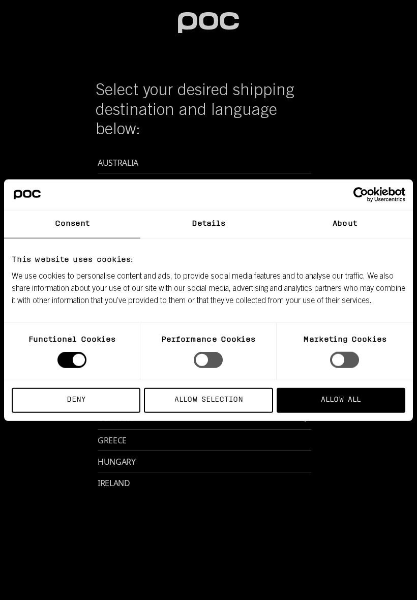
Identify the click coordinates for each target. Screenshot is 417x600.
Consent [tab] (72, 224)
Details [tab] (209, 224)
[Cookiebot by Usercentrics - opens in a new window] (360, 194)
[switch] (208, 360)
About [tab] (345, 224)
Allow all (341, 399)
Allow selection (208, 399)
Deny (76, 399)
